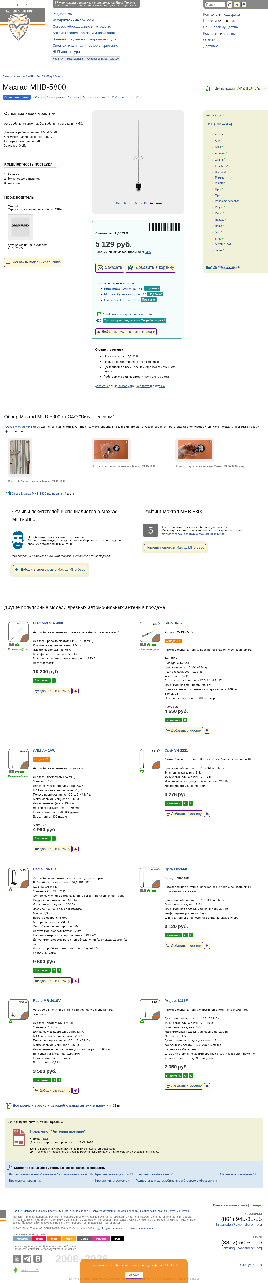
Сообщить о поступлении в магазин (127, 314)
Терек (218, 250)
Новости (210, 21)
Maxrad (59, 76)
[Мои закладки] (243, 4)
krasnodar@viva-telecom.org (239, 1224)
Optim (218, 195)
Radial (219, 226)
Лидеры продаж (128, 1211)
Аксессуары (55, 97)
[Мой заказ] (237, 4)
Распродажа (75, 58)
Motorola (220, 182)
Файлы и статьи (123, 97)
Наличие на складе (76, 1211)
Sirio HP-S (173, 623)
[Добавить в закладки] (75, 691)
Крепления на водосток (112, 1174)
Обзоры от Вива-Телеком (103, 58)
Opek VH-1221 (176, 750)
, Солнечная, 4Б (123, 288)
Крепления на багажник (152, 1174)
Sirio (217, 232)
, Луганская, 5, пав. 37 (125, 294)
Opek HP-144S (176, 869)
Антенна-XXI (223, 244)
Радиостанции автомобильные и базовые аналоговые (48, 1174)
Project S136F (176, 1001)
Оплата (209, 40)
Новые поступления (103, 1211)
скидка (146, 251)
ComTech (221, 166)
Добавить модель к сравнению (37, 262)
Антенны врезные (14, 76)
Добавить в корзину (154, 267)
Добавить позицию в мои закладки (127, 332)
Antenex (220, 153)
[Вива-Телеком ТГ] (28, 1258)
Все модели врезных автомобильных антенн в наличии (61, 1105)
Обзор (38, 97)
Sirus (218, 238)
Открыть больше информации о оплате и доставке (130, 385)
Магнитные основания (236, 1174)
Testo (54, 1238)
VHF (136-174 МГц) (40, 76)
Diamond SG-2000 (48, 623)
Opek (218, 189)
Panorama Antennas (227, 200)
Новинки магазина (24, 1211)
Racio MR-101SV (47, 1001)
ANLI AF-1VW (44, 750)
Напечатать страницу (226, 266)
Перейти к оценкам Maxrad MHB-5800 (175, 547)
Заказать (113, 267)
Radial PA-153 (44, 869)
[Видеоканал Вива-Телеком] (18, 1258)
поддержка (231, 15)
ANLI (218, 147)
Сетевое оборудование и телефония (82, 26)
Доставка (210, 46)
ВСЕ (117, 1238)
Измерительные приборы (73, 20)
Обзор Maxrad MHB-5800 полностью (37, 493)
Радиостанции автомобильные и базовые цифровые (174, 1180)
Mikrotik (101, 1238)
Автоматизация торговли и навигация (84, 33)
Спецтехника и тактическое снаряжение (85, 46)
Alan (217, 140)
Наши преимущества (220, 27)
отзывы (229, 34)
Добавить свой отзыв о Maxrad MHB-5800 (53, 569)
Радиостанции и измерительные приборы (128, 1228)
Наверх (256, 1205)
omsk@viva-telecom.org (242, 1248)
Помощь (186, 1211)
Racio (218, 213)
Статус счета (251, 1265)
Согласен (134, 1275)
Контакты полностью (230, 1205)
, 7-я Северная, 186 (121, 300)
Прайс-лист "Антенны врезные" (58, 1131)
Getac (84, 1238)
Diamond (220, 172)
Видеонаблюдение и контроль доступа (84, 39)
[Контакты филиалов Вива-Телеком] (229, 4)
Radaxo (219, 219)
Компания (211, 34)
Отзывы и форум (93, 97)
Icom (39, 1238)
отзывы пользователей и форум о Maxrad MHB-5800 (202, 532)
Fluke (69, 1238)
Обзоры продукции (49, 1211)
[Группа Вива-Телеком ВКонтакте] (39, 1258)
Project (219, 207)
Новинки (58, 58)
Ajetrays (220, 134)
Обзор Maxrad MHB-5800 (132, 203)
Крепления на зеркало (111, 1180)
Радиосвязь (62, 14)
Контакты (210, 15)
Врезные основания (23, 1180)
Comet (219, 159)
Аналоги (73, 97)
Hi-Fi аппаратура (66, 52)
